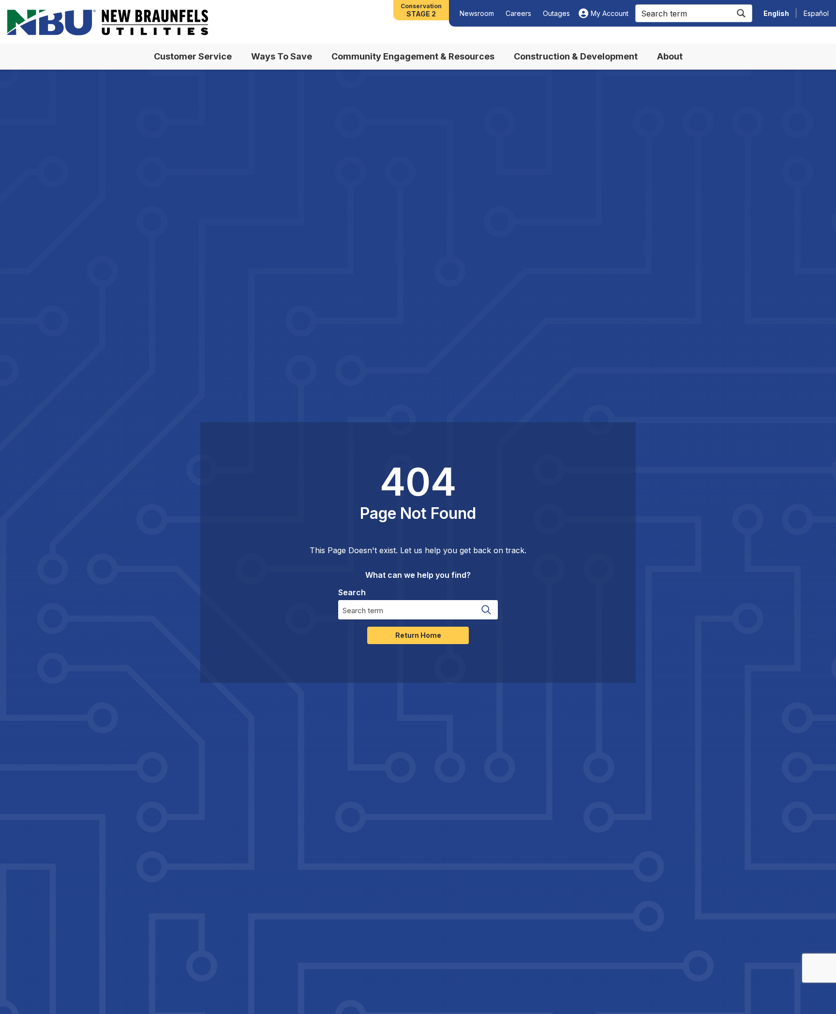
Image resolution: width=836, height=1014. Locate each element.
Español (816, 13)
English (776, 13)
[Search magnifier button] (741, 13)
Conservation (421, 10)
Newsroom (477, 13)
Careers (518, 13)
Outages (556, 13)
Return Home (418, 635)
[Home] (107, 22)
